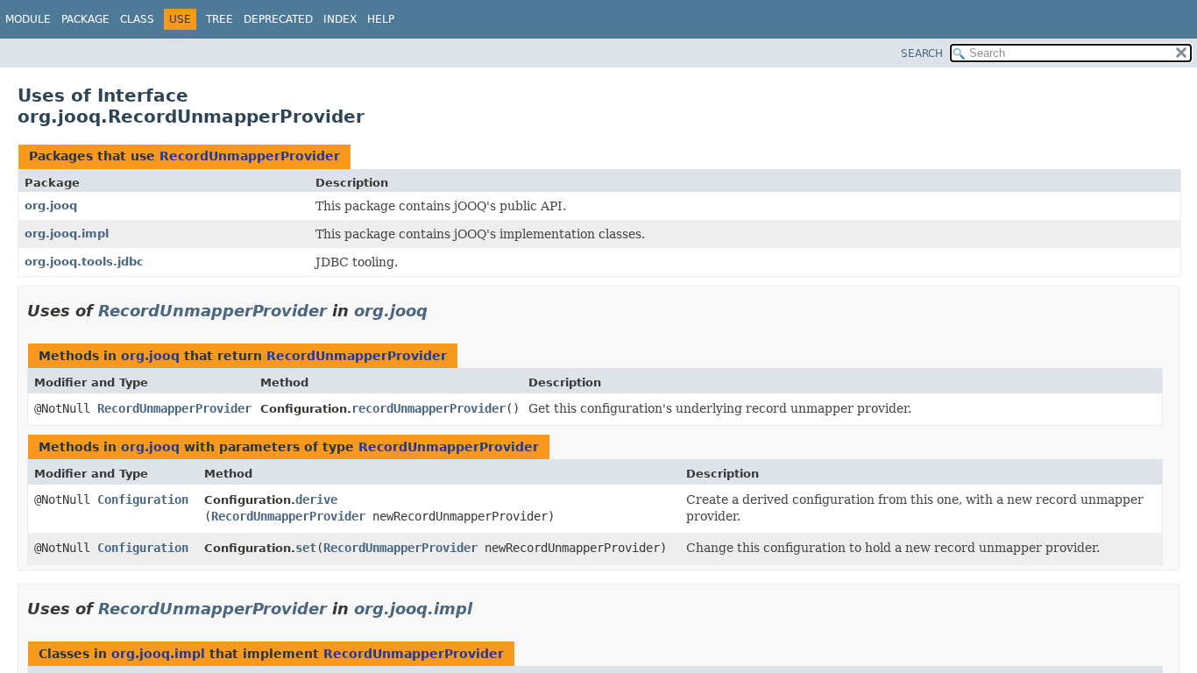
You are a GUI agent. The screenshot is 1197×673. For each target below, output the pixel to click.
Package (85, 19)
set (305, 548)
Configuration (142, 499)
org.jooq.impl (67, 233)
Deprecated (278, 19)
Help (380, 19)
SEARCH (922, 53)
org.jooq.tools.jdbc (84, 261)
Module (28, 19)
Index (340, 19)
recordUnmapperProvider (428, 408)
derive (316, 499)
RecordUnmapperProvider (249, 156)
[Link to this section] (440, 310)
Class (137, 19)
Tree (219, 19)
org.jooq (51, 205)
